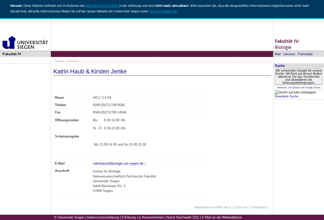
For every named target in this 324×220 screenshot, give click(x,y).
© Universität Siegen (69, 217)
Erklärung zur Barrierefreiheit (143, 217)
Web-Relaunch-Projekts (102, 6)
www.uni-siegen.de (163, 11)
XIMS (218, 207)
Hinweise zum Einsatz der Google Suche (298, 87)
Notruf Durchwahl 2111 (182, 217)
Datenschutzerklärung (103, 217)
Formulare (305, 54)
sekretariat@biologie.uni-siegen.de (118, 163)
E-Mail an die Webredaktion (222, 217)
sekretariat (72, 60)
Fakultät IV (12, 54)
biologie (59, 60)
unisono (289, 54)
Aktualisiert (202, 207)
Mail (278, 54)
